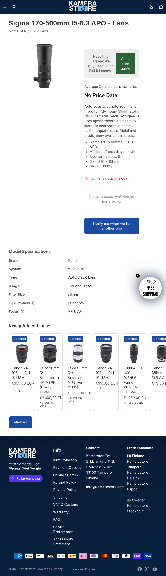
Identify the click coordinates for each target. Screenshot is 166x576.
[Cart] (161, 7)
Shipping (60, 497)
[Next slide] (152, 372)
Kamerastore (27, 569)
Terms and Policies (83, 569)
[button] (150, 288)
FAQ (56, 519)
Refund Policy (64, 482)
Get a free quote (125, 64)
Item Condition (65, 460)
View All (20, 422)
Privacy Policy (65, 490)
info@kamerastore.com (105, 487)
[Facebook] (139, 569)
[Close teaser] (138, 275)
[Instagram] (147, 569)
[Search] (14, 7)
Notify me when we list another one (111, 225)
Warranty (61, 512)
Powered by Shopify (50, 569)
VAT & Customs (66, 504)
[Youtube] (154, 569)
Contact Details (65, 475)
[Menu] (5, 7)
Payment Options (67, 467)
